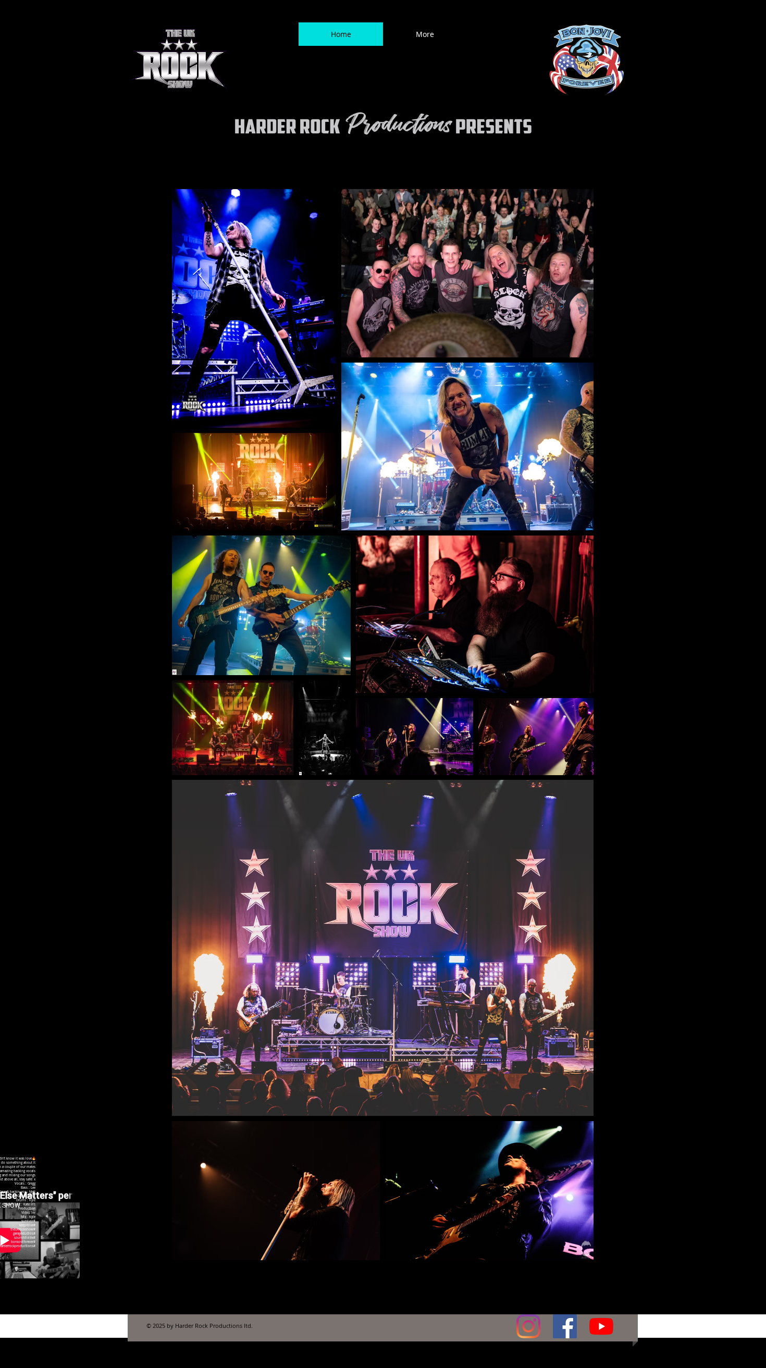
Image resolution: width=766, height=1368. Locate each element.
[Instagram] (528, 1326)
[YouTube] (601, 1326)
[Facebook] (565, 1326)
